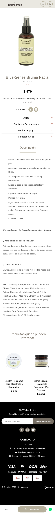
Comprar (34, 509)
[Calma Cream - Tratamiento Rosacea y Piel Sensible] (41, 361)
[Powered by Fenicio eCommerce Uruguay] (48, 487)
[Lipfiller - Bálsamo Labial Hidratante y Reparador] (14, 361)
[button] (43, 4)
